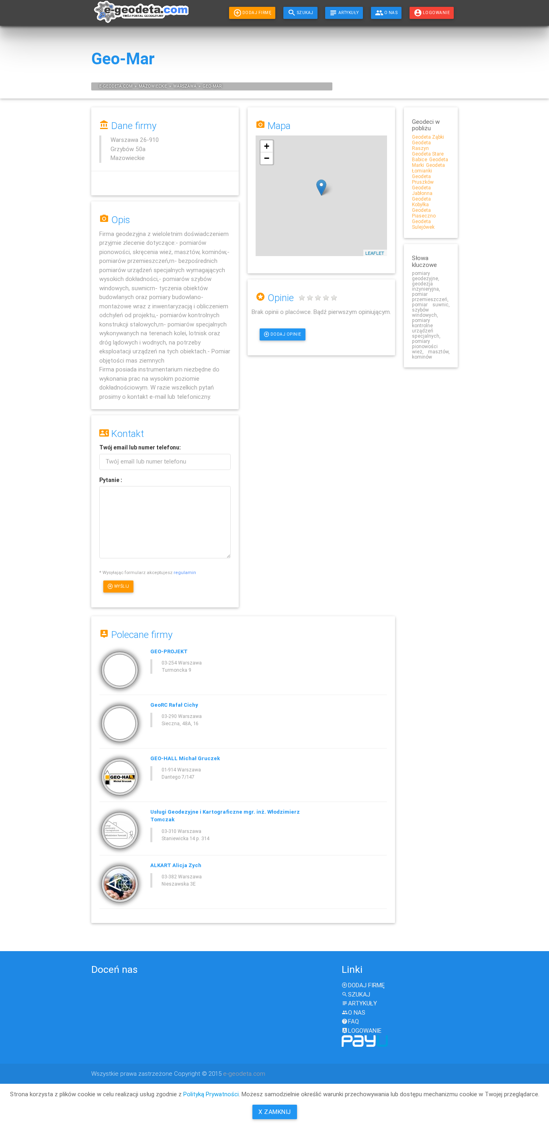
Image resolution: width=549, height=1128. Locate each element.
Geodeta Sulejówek (423, 224)
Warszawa (185, 86)
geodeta (112, 86)
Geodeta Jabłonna (422, 190)
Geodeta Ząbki (428, 137)
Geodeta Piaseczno (424, 213)
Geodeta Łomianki (428, 168)
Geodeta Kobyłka (421, 201)
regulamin (185, 572)
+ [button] (266, 146)
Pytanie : (110, 480)
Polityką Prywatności (211, 1094)
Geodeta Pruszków (423, 179)
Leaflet (374, 253)
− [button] (266, 158)
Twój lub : (140, 447)
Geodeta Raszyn (421, 145)
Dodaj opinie (285, 334)
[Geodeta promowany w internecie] (140, 15)
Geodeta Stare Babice (428, 156)
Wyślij (121, 586)
